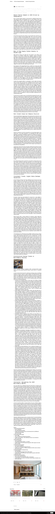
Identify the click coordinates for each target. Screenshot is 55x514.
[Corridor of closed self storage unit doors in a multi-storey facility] (15, 493)
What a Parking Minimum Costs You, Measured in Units (39, 498)
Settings (48, 512)
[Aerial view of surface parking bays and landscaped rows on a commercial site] (27, 493)
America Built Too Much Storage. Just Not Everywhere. (14, 498)
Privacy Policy (29, 512)
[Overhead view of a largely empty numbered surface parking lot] (39, 493)
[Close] (54, 512)
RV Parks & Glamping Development (19, 1)
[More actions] (40, 6)
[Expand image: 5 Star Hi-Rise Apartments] (27, 469)
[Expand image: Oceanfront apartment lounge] (18, 264)
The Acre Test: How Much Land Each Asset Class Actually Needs (27, 498)
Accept (52, 512)
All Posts (11, 1)
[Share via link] (19, 482)
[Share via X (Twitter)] (15, 482)
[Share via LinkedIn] (17, 482)
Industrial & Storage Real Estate (30, 1)
